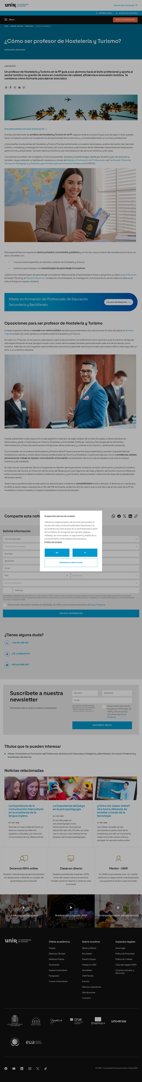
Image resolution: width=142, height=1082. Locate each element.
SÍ (85, 552)
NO (57, 552)
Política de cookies (53, 542)
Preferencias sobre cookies (71, 562)
